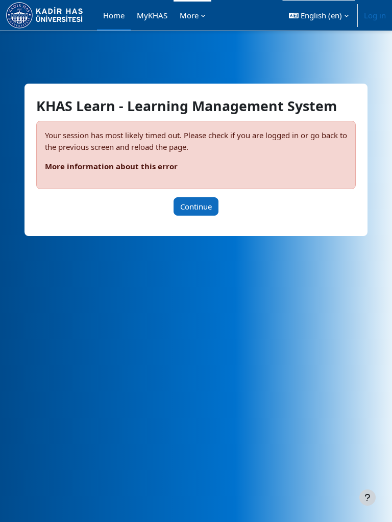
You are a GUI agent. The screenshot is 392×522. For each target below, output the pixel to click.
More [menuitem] (189, 15)
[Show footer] (367, 497)
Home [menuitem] (114, 15)
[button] (318, 15)
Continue (196, 206)
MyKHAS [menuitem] (152, 15)
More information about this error (111, 166)
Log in (375, 15)
